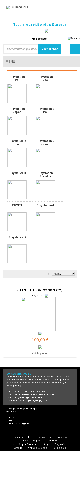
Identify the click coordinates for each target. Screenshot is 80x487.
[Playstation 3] (17, 189)
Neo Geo (62, 437)
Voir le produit (40, 353)
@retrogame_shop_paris (33, 400)
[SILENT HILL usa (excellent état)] (39, 314)
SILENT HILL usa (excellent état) (40, 290)
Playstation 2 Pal (45, 110)
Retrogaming (44, 437)
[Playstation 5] (17, 253)
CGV (11, 417)
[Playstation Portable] (45, 189)
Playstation (61, 444)
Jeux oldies (59, 448)
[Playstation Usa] (45, 93)
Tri (47, 274)
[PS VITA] (17, 221)
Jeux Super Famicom (25, 444)
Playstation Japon (17, 110)
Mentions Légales (19, 423)
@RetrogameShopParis (31, 397)
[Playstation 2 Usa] (17, 157)
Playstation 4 (45, 205)
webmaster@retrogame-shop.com (34, 394)
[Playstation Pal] (17, 93)
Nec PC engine (32, 440)
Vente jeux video (37, 448)
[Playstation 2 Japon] (45, 157)
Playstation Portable (45, 174)
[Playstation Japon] (17, 125)
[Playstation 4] (45, 221)
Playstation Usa (45, 78)
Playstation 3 (17, 173)
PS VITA (17, 205)
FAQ (11, 420)
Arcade (18, 448)
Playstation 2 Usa (17, 142)
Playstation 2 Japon (45, 142)
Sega (46, 444)
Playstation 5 (17, 237)
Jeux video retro (22, 437)
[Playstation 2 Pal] (45, 125)
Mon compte (39, 38)
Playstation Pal (17, 78)
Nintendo (51, 440)
